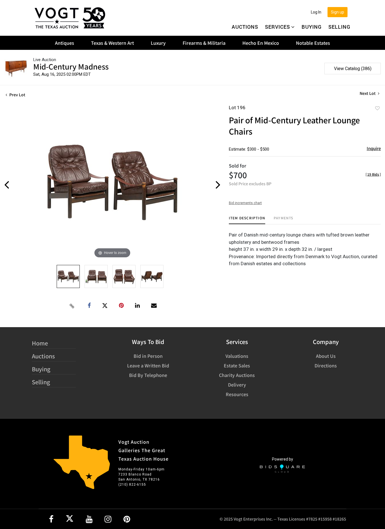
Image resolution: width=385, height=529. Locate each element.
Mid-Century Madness (71, 66)
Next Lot (368, 93)
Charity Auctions (237, 375)
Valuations (236, 355)
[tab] (247, 220)
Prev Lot (16, 94)
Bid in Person (148, 355)
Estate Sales (237, 365)
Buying (312, 26)
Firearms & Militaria (204, 42)
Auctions (245, 26)
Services (277, 26)
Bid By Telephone (148, 375)
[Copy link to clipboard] (72, 305)
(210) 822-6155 (132, 484)
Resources (237, 394)
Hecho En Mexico (260, 42)
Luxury (158, 42)
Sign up (337, 12)
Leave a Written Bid (148, 365)
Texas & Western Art (112, 42)
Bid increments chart (245, 203)
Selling (339, 26)
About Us (326, 355)
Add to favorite (377, 108)
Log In (316, 12)
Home (40, 343)
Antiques (64, 42)
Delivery (237, 384)
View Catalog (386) (352, 68)
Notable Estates (313, 42)
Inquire (374, 148)
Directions (326, 365)
